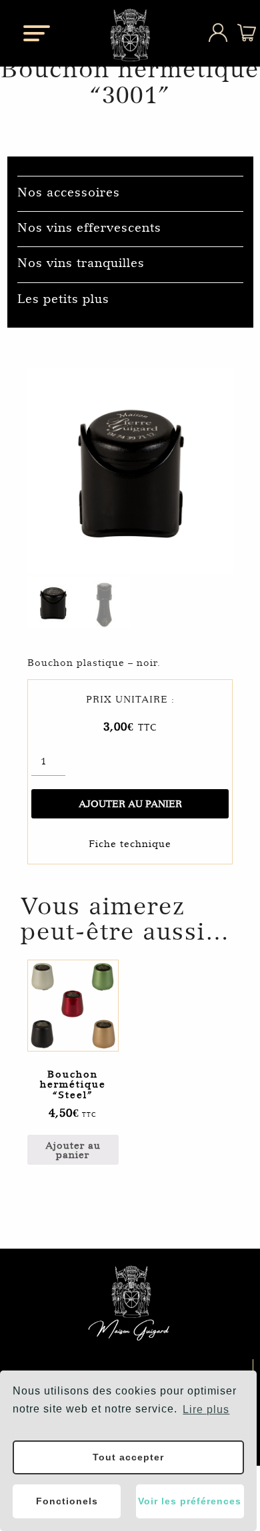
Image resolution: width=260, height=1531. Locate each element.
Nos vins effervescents (89, 227)
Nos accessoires (68, 192)
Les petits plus (63, 299)
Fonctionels (67, 1501)
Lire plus (206, 1409)
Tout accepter (128, 1457)
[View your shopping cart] (237, 38)
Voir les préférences (189, 1501)
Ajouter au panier (130, 803)
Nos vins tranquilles (81, 263)
